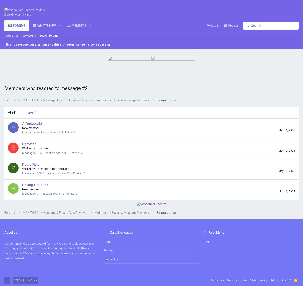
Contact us (111, 259)
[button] (60, 26)
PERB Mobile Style (25, 280)
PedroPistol (31, 165)
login (206, 241)
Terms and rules (237, 280)
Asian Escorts (100, 44)
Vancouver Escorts (27, 44)
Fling (7, 44)
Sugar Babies (51, 44)
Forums (108, 250)
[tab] (30, 112)
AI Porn (68, 44)
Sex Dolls (82, 44)
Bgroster (29, 144)
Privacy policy (258, 280)
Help (273, 280)
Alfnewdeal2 (32, 124)
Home (107, 241)
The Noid (63, 168)
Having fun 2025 (35, 185)
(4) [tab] (12, 112)
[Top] (290, 280)
